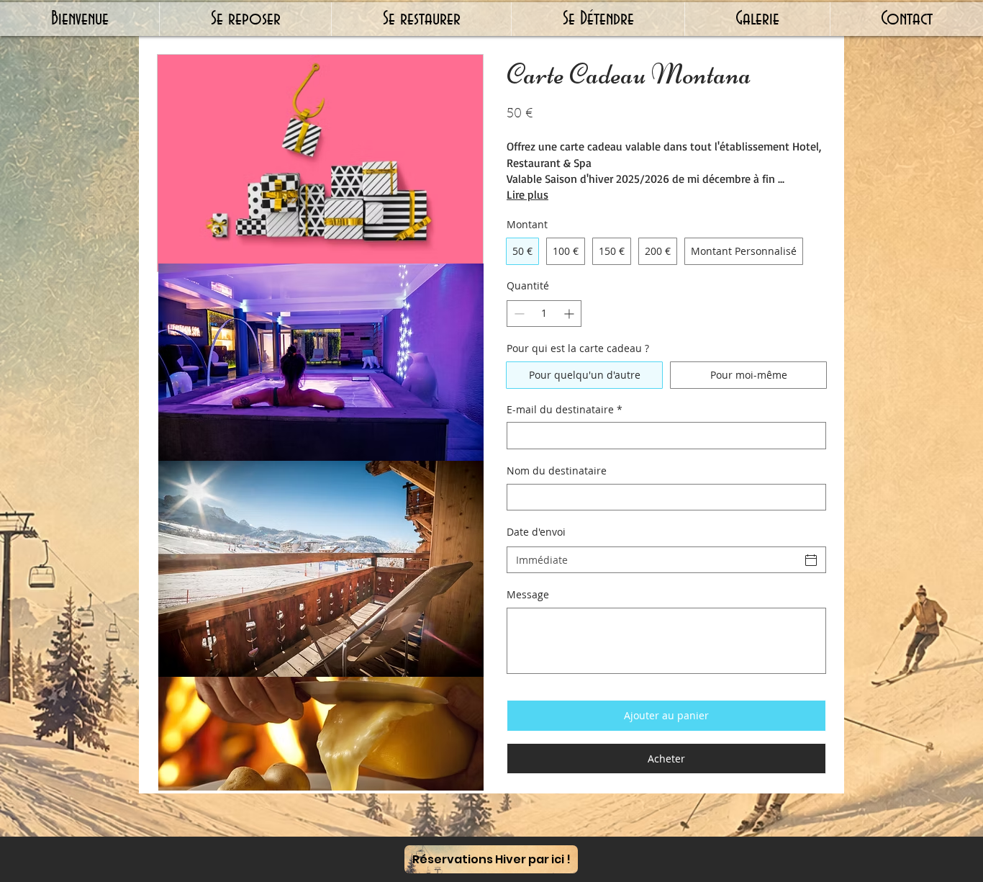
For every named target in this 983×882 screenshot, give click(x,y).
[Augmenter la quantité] (570, 313)
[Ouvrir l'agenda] (811, 560)
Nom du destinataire (557, 470)
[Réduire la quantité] (518, 313)
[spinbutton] (544, 313)
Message (528, 594)
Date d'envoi (536, 532)
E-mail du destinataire (564, 409)
